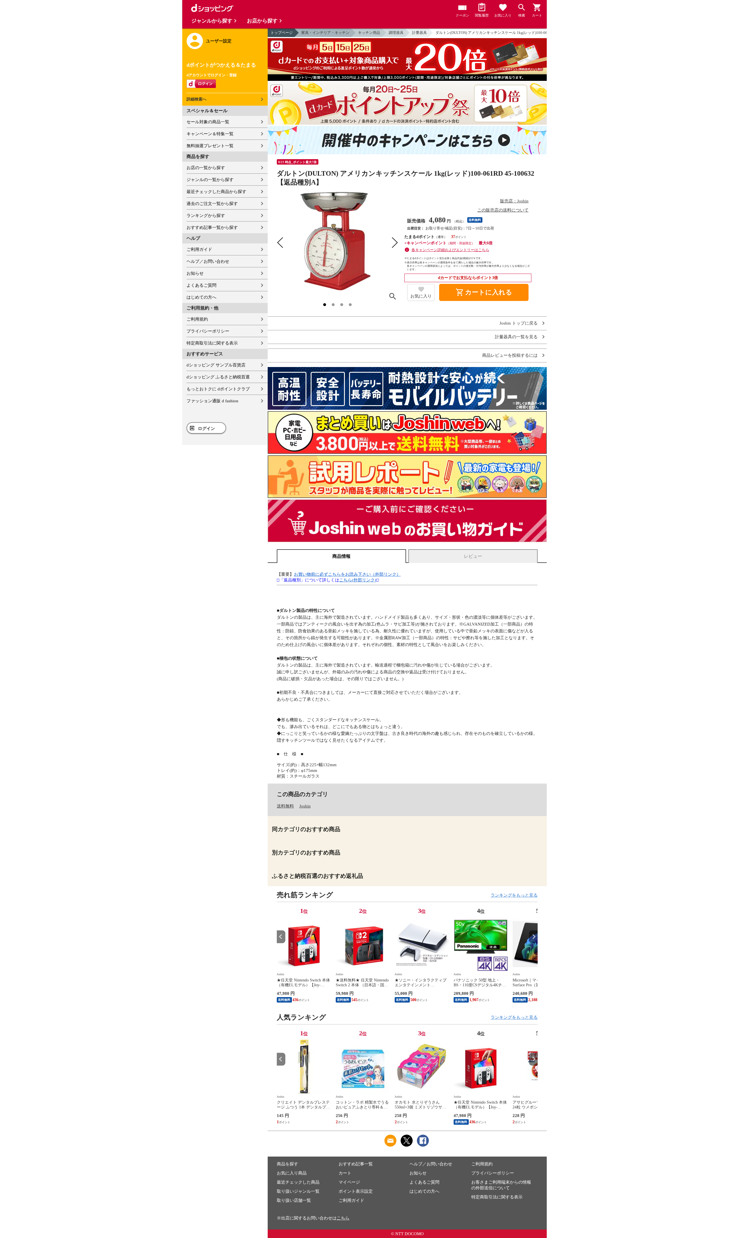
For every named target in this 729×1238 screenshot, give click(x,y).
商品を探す (287, 1164)
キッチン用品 (369, 32)
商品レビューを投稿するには (510, 355)
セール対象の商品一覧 (208, 122)
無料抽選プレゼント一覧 (210, 146)
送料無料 (285, 806)
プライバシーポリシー (208, 331)
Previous (281, 936)
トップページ (282, 32)
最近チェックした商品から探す (216, 191)
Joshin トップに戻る (518, 323)
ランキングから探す (206, 215)
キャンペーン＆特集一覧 (210, 134)
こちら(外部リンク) (357, 580)
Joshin (305, 806)
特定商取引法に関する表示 (212, 343)
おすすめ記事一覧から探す (212, 227)
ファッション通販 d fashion (212, 401)
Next (533, 936)
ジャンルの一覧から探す (210, 179)
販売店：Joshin (514, 201)
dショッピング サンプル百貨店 (216, 365)
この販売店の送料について (503, 210)
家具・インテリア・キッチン (325, 32)
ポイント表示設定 (356, 1191)
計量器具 (419, 32)
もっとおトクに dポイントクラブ (218, 389)
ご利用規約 (197, 319)
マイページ (349, 1182)
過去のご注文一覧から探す (212, 203)
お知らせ (195, 273)
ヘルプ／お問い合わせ (208, 261)
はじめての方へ (201, 297)
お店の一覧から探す (206, 167)
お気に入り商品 (292, 1173)
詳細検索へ (196, 99)
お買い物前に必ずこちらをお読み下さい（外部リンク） (347, 574)
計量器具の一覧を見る (516, 337)
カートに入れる (483, 292)
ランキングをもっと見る (514, 895)
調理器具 (396, 32)
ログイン (206, 428)
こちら (343, 1218)
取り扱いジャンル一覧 (298, 1191)
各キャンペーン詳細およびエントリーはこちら (450, 250)
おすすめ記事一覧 (356, 1164)
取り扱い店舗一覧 (294, 1200)
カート (345, 1173)
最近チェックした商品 (298, 1182)
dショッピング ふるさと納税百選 (218, 377)
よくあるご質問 (201, 285)
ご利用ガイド (199, 249)
